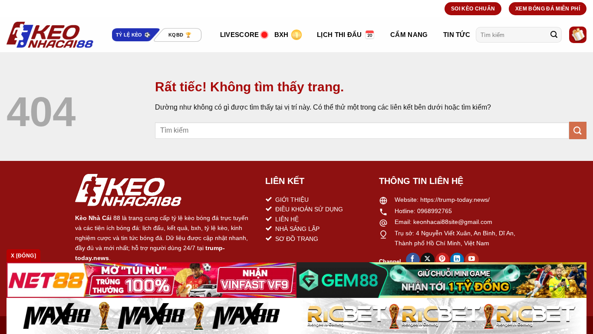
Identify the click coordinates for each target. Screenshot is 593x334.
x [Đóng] (23, 256)
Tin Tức (456, 34)
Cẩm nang (409, 34)
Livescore (239, 34)
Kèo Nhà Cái (93, 217)
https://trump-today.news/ (455, 199)
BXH (281, 34)
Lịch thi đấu (339, 34)
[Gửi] (554, 34)
